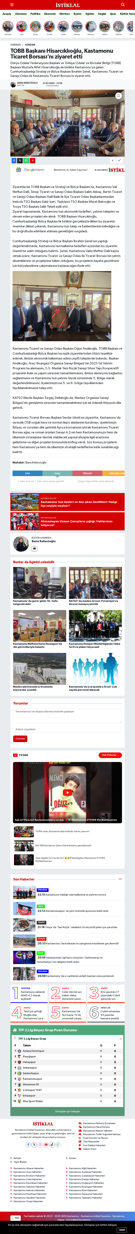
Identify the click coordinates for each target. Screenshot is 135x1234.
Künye (72, 1158)
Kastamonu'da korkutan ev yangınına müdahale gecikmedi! (78, 943)
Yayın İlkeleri (20, 1162)
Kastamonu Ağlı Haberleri (82, 1168)
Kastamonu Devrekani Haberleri (31, 1183)
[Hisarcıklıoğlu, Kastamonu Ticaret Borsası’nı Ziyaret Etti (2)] (62, 306)
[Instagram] (40, 1144)
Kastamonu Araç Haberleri (28, 1172)
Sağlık (102, 13)
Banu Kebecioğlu (44, 541)
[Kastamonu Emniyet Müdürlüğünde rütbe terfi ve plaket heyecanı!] (95, 625)
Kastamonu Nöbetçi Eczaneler (99, 1123)
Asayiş (6, 13)
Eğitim (90, 13)
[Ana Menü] (12, 4)
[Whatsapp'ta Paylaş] (26, 160)
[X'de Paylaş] (20, 160)
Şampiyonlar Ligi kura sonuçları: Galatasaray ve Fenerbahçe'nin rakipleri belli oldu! (70, 959)
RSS (17, 1218)
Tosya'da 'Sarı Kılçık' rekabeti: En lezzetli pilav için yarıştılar (77, 927)
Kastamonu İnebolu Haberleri (29, 1190)
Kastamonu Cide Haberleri (28, 1179)
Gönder (20, 738)
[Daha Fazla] (32, 160)
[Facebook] (28, 1144)
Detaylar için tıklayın (67, 1111)
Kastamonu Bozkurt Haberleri (29, 1176)
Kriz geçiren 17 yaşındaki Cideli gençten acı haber (110, 996)
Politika (35, 13)
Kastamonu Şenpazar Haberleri (86, 1194)
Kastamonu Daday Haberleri (84, 1179)
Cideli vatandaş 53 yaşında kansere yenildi (110, 1015)
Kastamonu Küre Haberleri (83, 1190)
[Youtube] (46, 1144)
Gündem (21, 13)
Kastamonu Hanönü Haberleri (29, 1187)
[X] (34, 1144)
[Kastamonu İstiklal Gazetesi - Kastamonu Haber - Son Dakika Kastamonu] (67, 5)
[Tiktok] (52, 1144)
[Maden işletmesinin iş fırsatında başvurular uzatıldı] (39, 668)
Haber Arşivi (89, 1149)
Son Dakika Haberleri (94, 1145)
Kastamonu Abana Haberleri (29, 1168)
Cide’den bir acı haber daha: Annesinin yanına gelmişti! (72, 996)
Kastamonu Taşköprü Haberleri (85, 1198)
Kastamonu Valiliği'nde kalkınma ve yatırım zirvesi (72, 894)
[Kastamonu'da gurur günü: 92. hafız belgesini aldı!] (39, 582)
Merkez (64, 13)
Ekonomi (50, 13)
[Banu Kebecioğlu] (21, 543)
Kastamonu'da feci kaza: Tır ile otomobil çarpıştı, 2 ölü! (73, 1015)
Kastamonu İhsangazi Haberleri (86, 1187)
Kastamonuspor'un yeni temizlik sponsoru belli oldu (73, 911)
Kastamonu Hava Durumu (96, 1127)
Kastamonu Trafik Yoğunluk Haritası (102, 1134)
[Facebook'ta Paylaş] (14, 160)
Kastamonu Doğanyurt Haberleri (86, 1183)
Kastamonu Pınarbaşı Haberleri (30, 1194)
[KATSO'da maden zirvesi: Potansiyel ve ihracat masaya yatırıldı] (95, 582)
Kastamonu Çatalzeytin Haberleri (87, 1176)
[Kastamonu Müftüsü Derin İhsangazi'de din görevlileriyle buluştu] (39, 625)
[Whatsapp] (58, 1144)
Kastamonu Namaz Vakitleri (97, 1131)
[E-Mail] (34, 549)
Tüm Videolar (109, 755)
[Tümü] (120, 879)
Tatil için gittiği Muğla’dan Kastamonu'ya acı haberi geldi (34, 1015)
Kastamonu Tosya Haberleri (28, 1201)
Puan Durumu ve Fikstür (95, 1138)
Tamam (122, 1230)
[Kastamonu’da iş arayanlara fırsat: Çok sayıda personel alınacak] (95, 668)
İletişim (17, 1158)
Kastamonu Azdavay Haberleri (85, 1172)
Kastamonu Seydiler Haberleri (29, 1198)
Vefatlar (105, 1008)
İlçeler (78, 13)
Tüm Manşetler (91, 1141)
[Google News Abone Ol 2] (72, 169)
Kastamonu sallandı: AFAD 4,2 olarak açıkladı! (33, 996)
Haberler (15, 45)
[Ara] (123, 4)
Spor (113, 13)
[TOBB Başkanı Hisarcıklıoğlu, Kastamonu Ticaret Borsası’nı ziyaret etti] (67, 123)
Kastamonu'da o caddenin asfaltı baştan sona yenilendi (76, 976)
